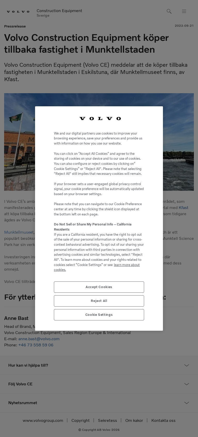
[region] (99, 218)
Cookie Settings (99, 315)
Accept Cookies (99, 287)
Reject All (99, 301)
